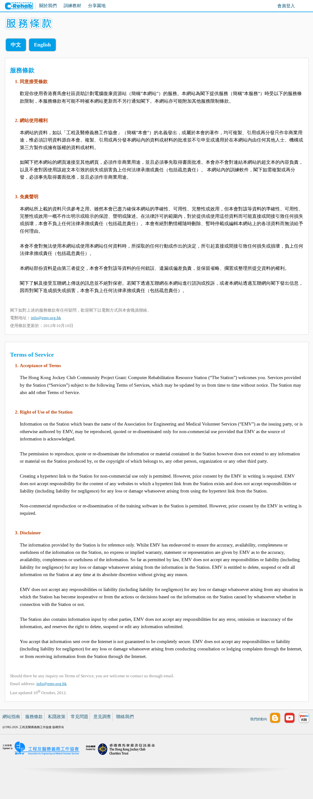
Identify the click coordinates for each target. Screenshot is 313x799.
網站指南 (11, 716)
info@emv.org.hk (46, 318)
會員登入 (286, 5)
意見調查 (102, 716)
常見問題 (79, 716)
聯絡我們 (125, 716)
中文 (16, 45)
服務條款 (34, 716)
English (42, 45)
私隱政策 (57, 716)
